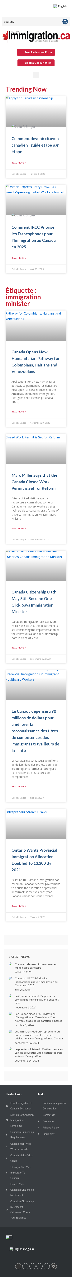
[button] (36, 75)
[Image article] (10, 964)
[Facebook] (25, 1266)
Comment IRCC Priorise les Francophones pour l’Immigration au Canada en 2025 (36, 982)
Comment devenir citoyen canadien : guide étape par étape (35, 145)
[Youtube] (39, 1266)
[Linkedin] (18, 1266)
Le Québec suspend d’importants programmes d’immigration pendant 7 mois (37, 999)
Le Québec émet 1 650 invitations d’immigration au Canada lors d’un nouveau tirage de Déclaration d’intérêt (38, 1017)
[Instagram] (32, 1266)
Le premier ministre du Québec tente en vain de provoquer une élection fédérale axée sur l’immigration (39, 1052)
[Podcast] (54, 1266)
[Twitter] (47, 1266)
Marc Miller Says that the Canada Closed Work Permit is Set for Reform (34, 482)
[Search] (65, 21)
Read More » (19, 162)
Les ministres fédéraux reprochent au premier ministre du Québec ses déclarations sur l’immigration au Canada (39, 1035)
